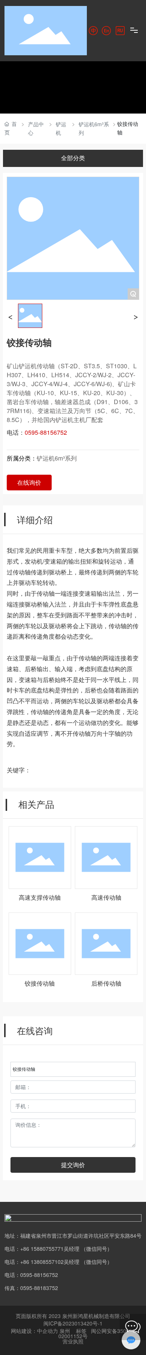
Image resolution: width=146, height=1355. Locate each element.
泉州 (65, 1330)
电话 (9, 1261)
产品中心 (36, 128)
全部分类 (73, 158)
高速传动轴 (106, 897)
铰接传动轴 (40, 983)
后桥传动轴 (106, 983)
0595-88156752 (39, 1274)
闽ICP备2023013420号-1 (73, 1323)
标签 (81, 1330)
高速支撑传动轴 (40, 897)
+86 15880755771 (42, 1248)
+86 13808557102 (42, 1261)
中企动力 (47, 1330)
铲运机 (61, 128)
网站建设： (24, 1330)
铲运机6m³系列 (94, 128)
